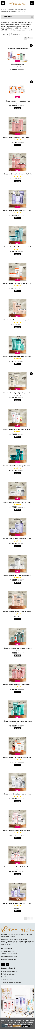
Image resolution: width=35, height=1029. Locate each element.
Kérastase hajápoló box (17, 64)
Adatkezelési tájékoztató (10, 971)
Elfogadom (17, 1026)
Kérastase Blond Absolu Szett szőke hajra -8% (18, 210)
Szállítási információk (9, 980)
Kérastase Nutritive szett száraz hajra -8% (17, 283)
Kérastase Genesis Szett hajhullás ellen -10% (18, 830)
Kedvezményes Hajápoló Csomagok (12, 11)
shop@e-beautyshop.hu (10, 956)
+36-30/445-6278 (8, 951)
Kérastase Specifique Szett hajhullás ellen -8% (18, 575)
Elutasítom (26, 1026)
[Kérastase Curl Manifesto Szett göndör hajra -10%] (17, 600)
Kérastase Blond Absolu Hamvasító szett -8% (18, 539)
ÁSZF (4, 977)
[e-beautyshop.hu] (17, 3)
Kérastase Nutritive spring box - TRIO (17, 101)
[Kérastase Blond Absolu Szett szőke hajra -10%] (17, 892)
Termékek (11, 9)
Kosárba (18, 108)
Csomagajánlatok (20, 9)
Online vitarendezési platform (12, 982)
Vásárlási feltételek (8, 974)
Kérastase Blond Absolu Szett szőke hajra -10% (19, 903)
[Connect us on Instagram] (7, 964)
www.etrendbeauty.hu (9, 959)
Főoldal (3, 9)
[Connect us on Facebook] (3, 964)
